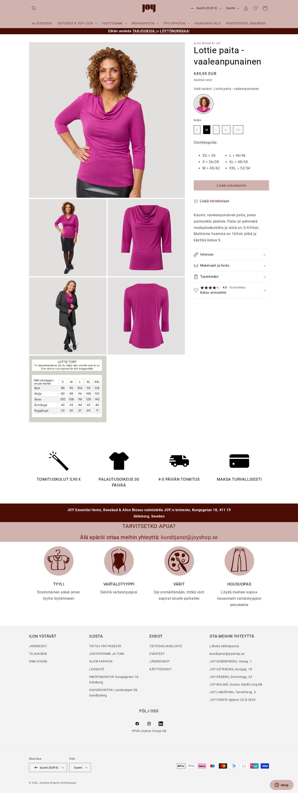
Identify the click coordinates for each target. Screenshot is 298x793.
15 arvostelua (237, 287)
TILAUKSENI (38, 653)
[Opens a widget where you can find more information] (282, 785)
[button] (34, 8)
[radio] (203, 104)
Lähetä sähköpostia (224, 646)
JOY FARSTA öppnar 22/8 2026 (232, 699)
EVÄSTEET (157, 653)
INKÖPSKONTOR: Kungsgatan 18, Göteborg (114, 679)
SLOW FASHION (100, 661)
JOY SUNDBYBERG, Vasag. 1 (231, 661)
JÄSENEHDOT (159, 661)
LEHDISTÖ (96, 669)
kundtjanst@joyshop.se (227, 653)
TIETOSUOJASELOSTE (165, 646)
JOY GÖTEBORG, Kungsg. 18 (231, 669)
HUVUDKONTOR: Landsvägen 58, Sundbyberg (113, 692)
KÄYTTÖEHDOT (160, 669)
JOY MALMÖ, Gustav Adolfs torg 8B (236, 684)
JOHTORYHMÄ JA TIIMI (106, 653)
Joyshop (44, 782)
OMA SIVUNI (38, 661)
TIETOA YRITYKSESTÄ (105, 646)
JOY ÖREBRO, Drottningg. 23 (231, 677)
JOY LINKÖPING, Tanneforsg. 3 (233, 692)
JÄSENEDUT (38, 646)
